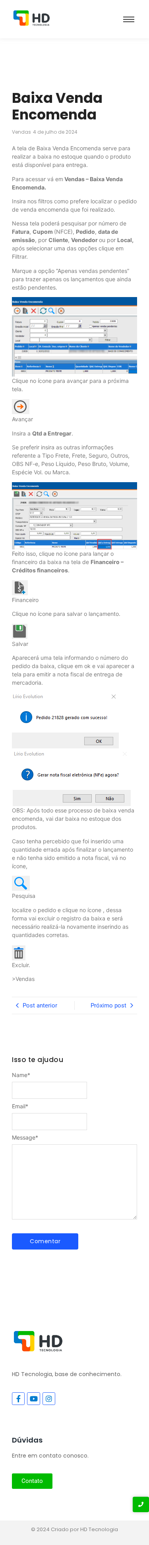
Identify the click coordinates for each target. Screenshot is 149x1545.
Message (25, 1137)
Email (20, 1106)
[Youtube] (33, 1398)
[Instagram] (49, 1398)
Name (21, 1075)
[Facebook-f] (18, 1398)
